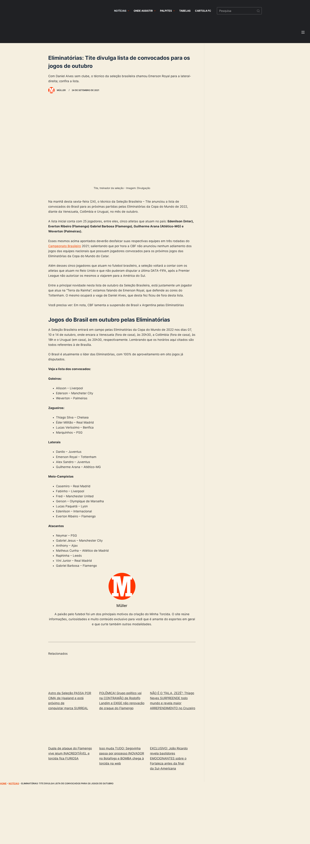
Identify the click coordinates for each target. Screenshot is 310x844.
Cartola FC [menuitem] (203, 10)
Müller (121, 605)
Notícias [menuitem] (120, 10)
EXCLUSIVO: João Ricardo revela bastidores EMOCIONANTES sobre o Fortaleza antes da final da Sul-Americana (169, 758)
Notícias (14, 783)
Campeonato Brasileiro (64, 246)
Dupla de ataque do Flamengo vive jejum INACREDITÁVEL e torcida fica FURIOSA (70, 753)
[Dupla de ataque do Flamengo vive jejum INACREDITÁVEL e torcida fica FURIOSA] (71, 729)
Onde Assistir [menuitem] (143, 10)
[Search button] (258, 10)
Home (3, 783)
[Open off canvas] (303, 32)
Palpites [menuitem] (166, 10)
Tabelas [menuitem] (185, 10)
